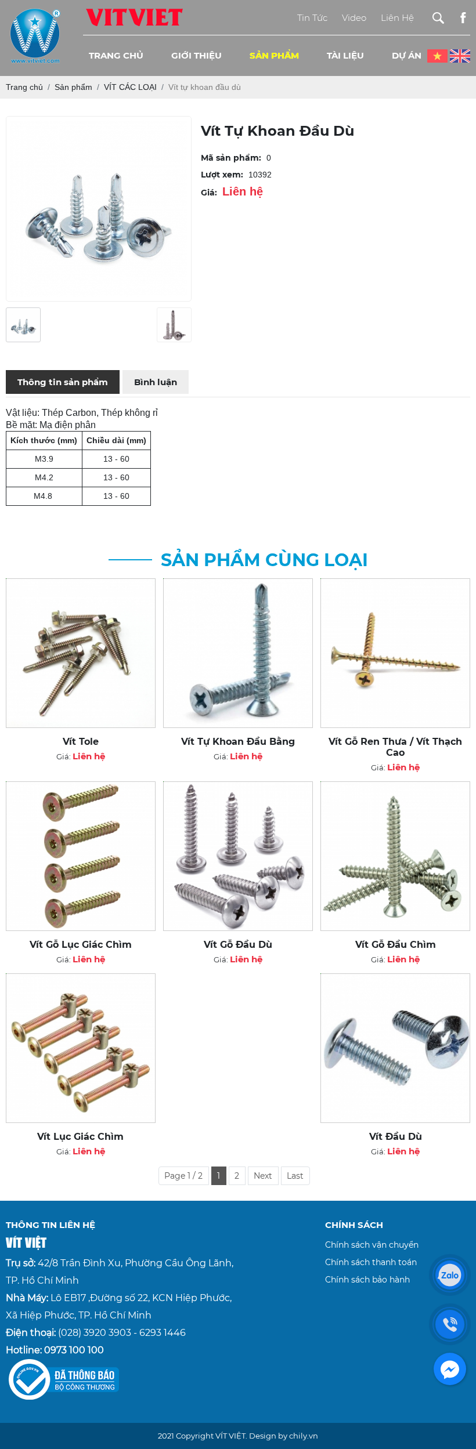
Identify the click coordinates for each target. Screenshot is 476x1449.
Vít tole (81, 741)
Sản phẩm (274, 55)
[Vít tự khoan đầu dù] (23, 324)
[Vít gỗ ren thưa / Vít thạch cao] (395, 653)
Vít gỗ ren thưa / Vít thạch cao (395, 747)
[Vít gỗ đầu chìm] (395, 856)
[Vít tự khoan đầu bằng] (238, 653)
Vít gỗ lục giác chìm (81, 944)
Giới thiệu (196, 55)
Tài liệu (345, 55)
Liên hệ (397, 17)
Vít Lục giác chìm (80, 1136)
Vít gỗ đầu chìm (395, 944)
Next (263, 1176)
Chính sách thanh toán (371, 1262)
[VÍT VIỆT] (134, 16)
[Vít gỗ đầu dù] (238, 856)
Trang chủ (116, 55)
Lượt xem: (222, 174)
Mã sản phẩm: (231, 158)
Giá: (209, 192)
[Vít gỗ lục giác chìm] (80, 856)
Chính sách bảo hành (367, 1279)
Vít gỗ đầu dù (238, 944)
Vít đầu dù (395, 1136)
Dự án (406, 55)
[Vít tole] (80, 653)
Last (295, 1176)
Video (354, 17)
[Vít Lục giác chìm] (80, 1048)
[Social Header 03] (463, 17)
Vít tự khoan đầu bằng (238, 741)
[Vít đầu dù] (395, 1048)
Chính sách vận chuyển (372, 1245)
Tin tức (312, 17)
